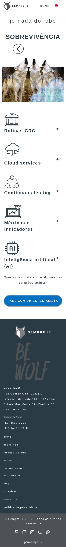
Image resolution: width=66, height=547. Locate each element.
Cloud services (22, 162)
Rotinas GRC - (21, 130)
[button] (31, 130)
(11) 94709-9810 (16, 428)
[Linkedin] (16, 532)
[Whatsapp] (48, 532)
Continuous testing (27, 192)
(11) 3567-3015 (15, 422)
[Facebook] (24, 532)
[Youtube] (40, 532)
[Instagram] (32, 532)
